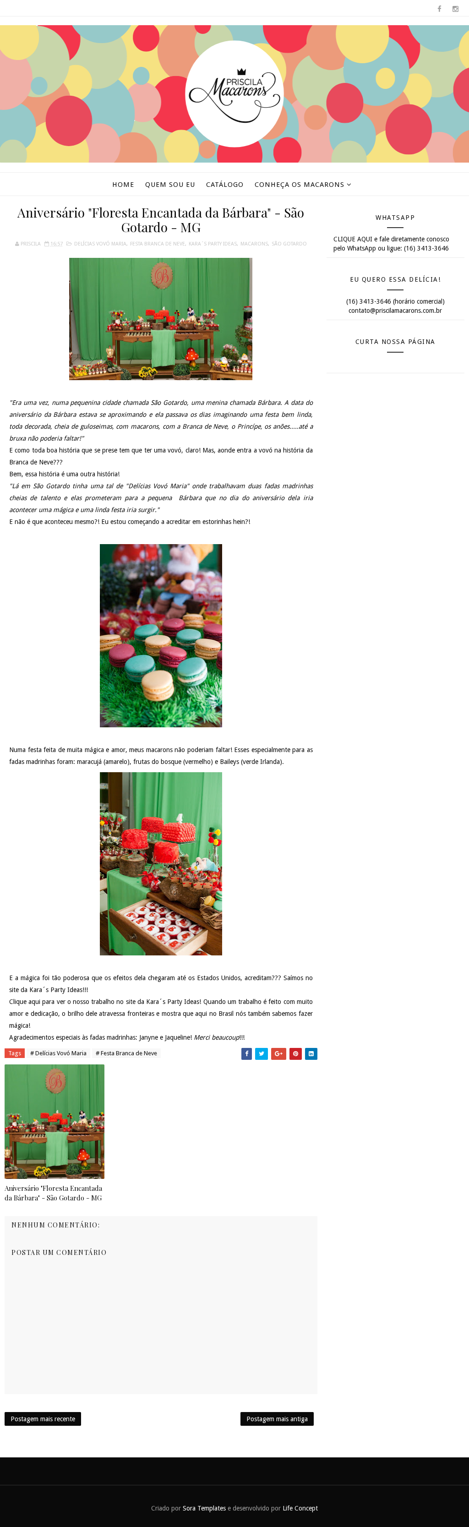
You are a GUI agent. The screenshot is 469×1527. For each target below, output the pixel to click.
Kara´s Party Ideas (213, 244)
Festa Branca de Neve (157, 244)
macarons (254, 244)
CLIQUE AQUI (352, 239)
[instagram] (455, 9)
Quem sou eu (170, 184)
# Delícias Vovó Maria (58, 1053)
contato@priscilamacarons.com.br (395, 310)
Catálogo (225, 184)
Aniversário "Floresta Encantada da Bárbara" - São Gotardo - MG (53, 1192)
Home (123, 184)
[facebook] (439, 9)
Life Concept (300, 1508)
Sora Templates (204, 1508)
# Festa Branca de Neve (126, 1053)
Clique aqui (24, 1001)
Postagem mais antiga (277, 1419)
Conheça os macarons (299, 184)
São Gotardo (289, 244)
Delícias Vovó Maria (100, 244)
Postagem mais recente (43, 1419)
